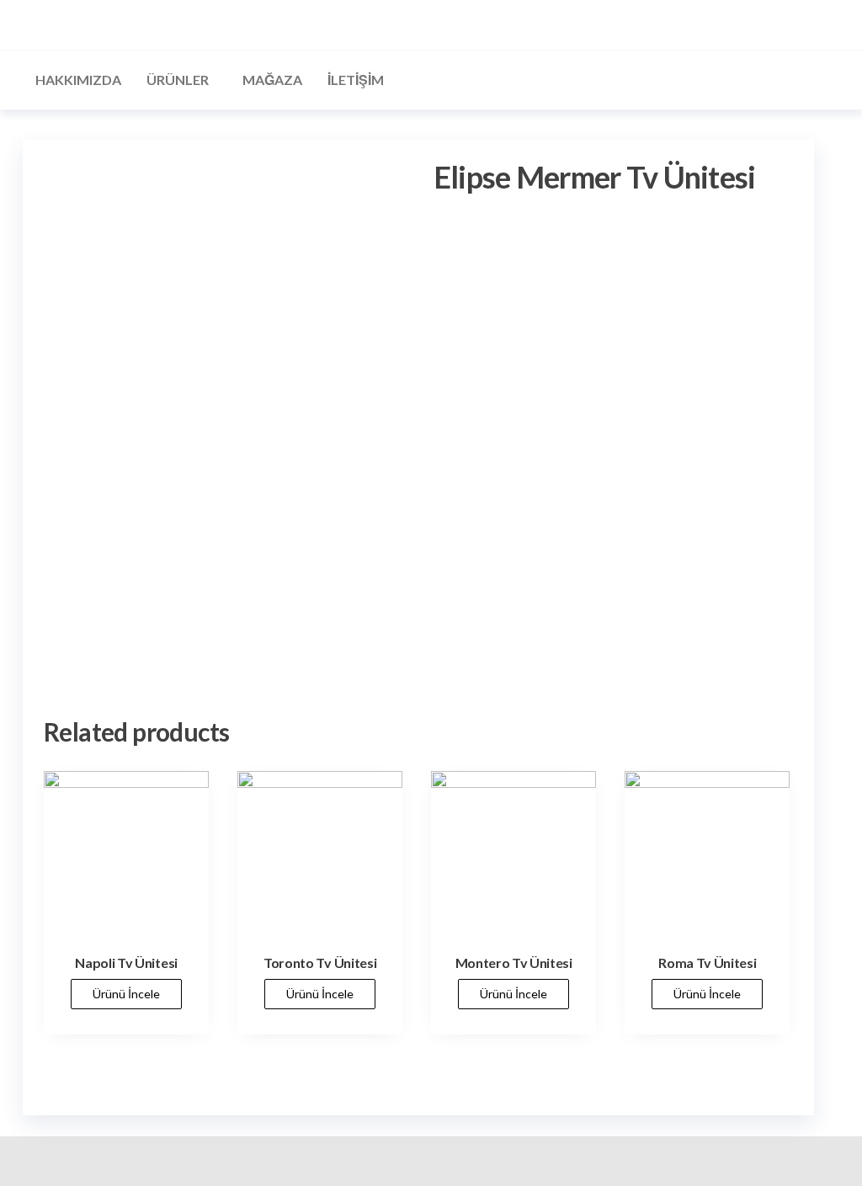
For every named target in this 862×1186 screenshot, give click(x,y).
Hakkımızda (78, 80)
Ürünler (177, 80)
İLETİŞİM (355, 80)
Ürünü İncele (126, 994)
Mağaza (272, 80)
